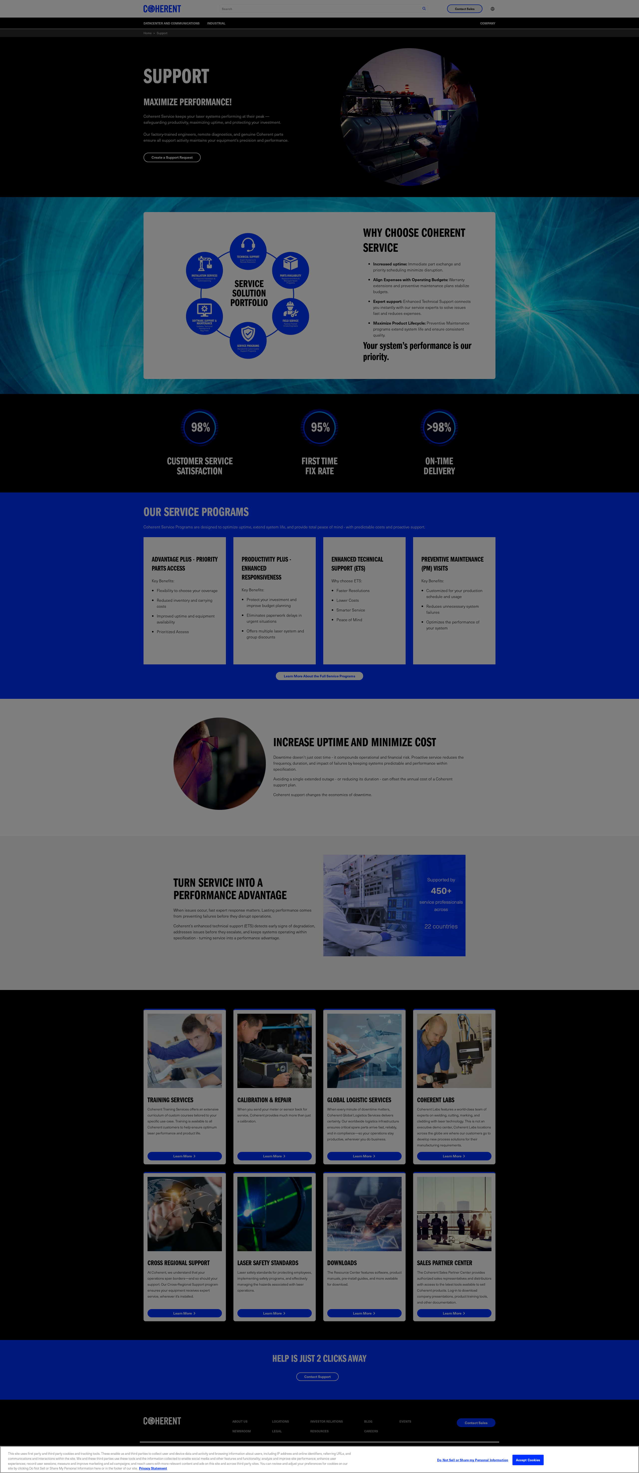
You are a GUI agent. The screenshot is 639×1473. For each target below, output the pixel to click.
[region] (319, 1459)
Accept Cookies (528, 1460)
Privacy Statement (153, 1468)
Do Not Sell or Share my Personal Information (472, 1460)
